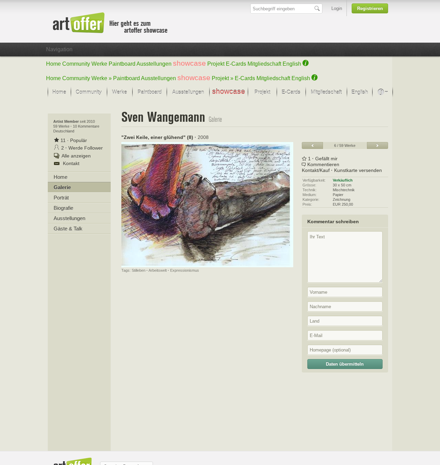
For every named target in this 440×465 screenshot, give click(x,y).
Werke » (101, 78)
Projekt (215, 64)
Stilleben (138, 270)
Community (76, 64)
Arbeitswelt (157, 270)
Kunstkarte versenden (358, 170)
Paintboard (122, 64)
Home (53, 64)
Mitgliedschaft (264, 64)
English (292, 64)
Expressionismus (184, 270)
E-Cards (236, 64)
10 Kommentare (86, 126)
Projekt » (222, 78)
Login (336, 8)
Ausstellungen (154, 64)
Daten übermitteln (345, 364)
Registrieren (370, 8)
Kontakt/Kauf (316, 170)
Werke (99, 64)
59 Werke (61, 126)
